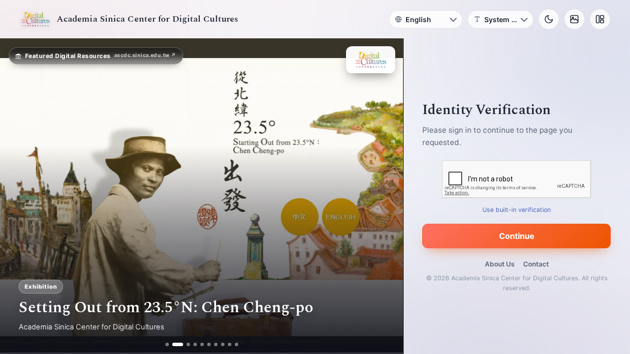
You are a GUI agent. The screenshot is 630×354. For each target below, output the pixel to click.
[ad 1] (167, 344)
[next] (385, 196)
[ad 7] (216, 344)
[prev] (18, 196)
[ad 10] (236, 344)
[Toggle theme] (548, 19)
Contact (536, 264)
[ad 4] (195, 344)
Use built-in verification (517, 209)
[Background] (574, 19)
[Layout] (600, 19)
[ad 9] (229, 344)
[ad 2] (174, 344)
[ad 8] (222, 344)
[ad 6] (209, 344)
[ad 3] (184, 344)
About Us (499, 264)
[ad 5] (202, 344)
